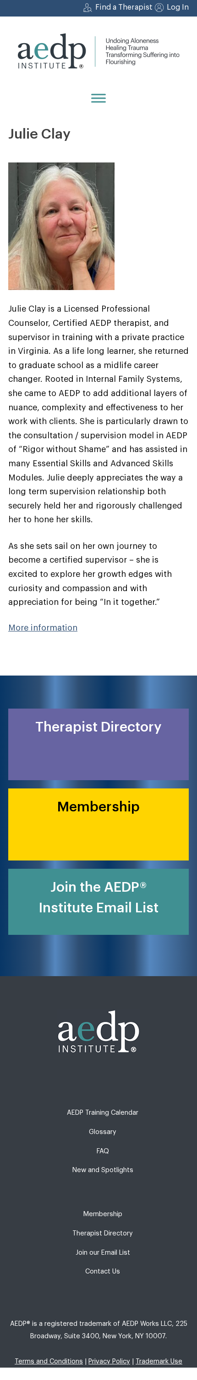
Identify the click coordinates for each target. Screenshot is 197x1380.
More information (42, 628)
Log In (178, 7)
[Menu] (98, 98)
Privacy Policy (109, 1361)
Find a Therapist (124, 7)
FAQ (103, 1151)
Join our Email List (103, 1252)
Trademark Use (159, 1361)
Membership (102, 1214)
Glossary (102, 1132)
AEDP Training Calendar (102, 1112)
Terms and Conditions (49, 1361)
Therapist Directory (102, 1233)
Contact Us (102, 1271)
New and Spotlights (102, 1170)
